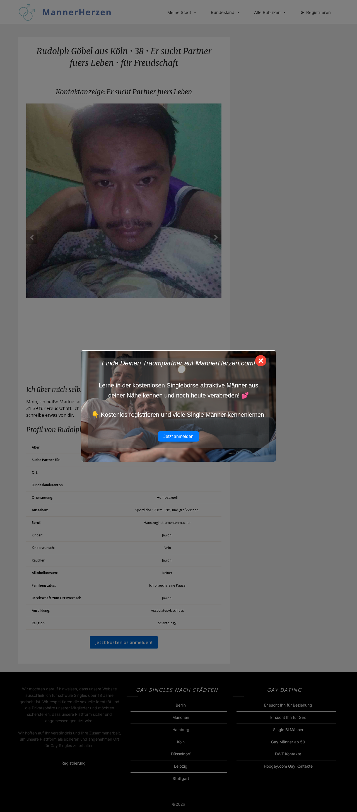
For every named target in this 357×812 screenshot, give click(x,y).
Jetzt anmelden (178, 436)
